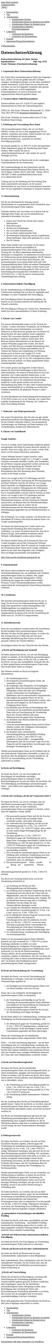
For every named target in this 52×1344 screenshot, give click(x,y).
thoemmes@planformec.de (31, 113)
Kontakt (9, 39)
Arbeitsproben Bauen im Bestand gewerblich (31, 22)
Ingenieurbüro (12, 12)
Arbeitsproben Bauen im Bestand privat (28, 24)
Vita (8, 14)
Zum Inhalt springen (9, 2)
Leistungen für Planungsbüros (24, 36)
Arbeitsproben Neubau (21, 19)
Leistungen (11, 31)
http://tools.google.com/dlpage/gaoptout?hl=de (20, 557)
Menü (4, 7)
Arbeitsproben (12, 17)
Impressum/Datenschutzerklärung (20, 41)
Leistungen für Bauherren (22, 34)
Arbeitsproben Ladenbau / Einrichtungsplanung (23, 28)
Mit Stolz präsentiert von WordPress (28, 1341)
